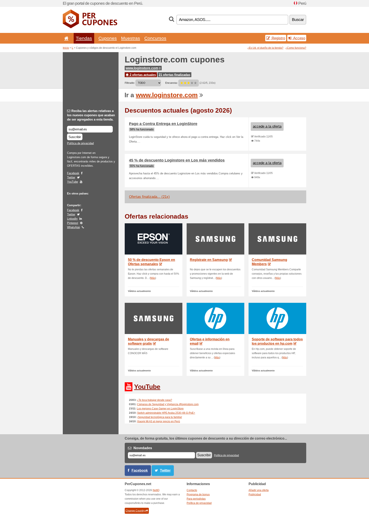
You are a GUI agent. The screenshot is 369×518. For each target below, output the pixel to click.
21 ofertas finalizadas (174, 75)
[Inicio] (65, 38)
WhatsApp (73, 227)
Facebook (73, 173)
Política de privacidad (80, 143)
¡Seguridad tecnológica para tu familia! (159, 417)
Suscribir (75, 137)
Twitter (71, 177)
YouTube (72, 181)
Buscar (298, 19)
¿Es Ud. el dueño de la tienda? (265, 47)
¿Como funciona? (296, 47)
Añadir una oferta (259, 490)
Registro (278, 38)
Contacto (192, 490)
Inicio (66, 47)
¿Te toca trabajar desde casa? (154, 400)
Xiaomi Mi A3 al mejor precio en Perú (158, 421)
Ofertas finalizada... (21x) (149, 197)
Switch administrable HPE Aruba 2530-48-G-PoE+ (166, 412)
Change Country (135, 510)
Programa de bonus (198, 494)
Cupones (107, 38)
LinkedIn (72, 218)
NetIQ (156, 490)
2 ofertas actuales (142, 75)
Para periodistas (196, 498)
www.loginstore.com (142, 68)
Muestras (130, 38)
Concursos (155, 38)
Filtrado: (130, 82)
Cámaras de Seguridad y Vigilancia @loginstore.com (168, 404)
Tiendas (84, 38)
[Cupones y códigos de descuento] (90, 27)
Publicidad (255, 494)
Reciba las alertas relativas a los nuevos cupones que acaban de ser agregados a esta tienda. (91, 115)
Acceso (298, 38)
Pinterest (72, 223)
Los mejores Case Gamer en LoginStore (160, 408)
